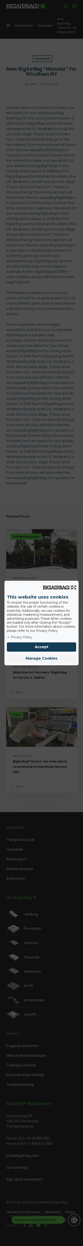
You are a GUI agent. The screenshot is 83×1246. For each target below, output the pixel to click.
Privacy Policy (21, 637)
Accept (41, 647)
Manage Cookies (41, 658)
